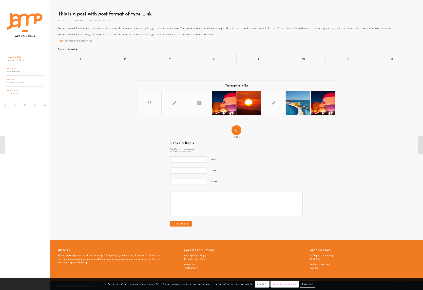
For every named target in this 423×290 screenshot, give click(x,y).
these (89, 40)
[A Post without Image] (174, 103)
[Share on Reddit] (348, 58)
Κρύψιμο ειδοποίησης (284, 284)
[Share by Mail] (392, 58)
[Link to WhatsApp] (35, 105)
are (66, 40)
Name (214, 159)
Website (214, 181)
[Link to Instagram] (25, 105)
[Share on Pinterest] (169, 58)
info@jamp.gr (190, 267)
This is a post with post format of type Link (105, 14)
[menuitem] (24, 58)
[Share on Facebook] (80, 58)
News (90, 20)
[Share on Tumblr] (259, 58)
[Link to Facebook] (15, 105)
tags (83, 40)
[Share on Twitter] (125, 58)
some (77, 40)
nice (71, 40)
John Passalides (105, 20)
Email (214, 170)
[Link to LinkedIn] (5, 105)
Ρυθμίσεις (307, 284)
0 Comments (77, 20)
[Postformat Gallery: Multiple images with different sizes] (224, 103)
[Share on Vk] (303, 58)
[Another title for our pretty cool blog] (199, 103)
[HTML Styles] (273, 103)
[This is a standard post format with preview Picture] (323, 103)
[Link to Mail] (45, 105)
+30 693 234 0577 (192, 264)
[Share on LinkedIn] (214, 58)
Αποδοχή (262, 284)
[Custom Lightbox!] (298, 103)
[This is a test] (248, 103)
